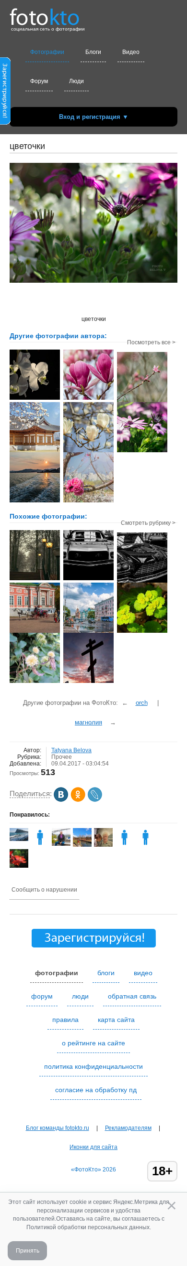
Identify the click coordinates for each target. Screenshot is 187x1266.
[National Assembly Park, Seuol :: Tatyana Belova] (35, 451)
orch (142, 702)
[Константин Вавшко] (61, 843)
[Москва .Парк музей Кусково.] (35, 631)
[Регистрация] (5, 122)
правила (65, 1019)
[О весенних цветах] (142, 631)
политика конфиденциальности (93, 1066)
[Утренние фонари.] (35, 579)
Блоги (93, 52)
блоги (106, 973)
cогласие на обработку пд (96, 1090)
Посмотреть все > (151, 342)
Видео (131, 52)
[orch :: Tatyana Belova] (35, 398)
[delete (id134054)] (145, 844)
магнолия (88, 722)
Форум (39, 81)
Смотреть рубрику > (148, 523)
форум (42, 996)
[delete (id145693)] (40, 844)
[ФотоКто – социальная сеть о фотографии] (45, 13)
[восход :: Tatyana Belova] (35, 501)
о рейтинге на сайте (93, 1043)
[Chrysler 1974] (142, 581)
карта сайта (116, 1019)
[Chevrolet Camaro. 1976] (88, 579)
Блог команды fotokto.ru (57, 1128)
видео (143, 973)
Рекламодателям (128, 1128)
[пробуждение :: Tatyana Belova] (142, 401)
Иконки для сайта (93, 1147)
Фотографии (47, 52)
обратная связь (132, 996)
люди (80, 996)
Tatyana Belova (71, 750)
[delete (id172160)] (124, 844)
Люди (76, 81)
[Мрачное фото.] (88, 682)
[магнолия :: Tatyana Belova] (88, 398)
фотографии (56, 973)
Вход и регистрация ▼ (94, 116)
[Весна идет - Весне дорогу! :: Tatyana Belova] (88, 501)
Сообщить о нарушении (44, 889)
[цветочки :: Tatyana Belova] (142, 451)
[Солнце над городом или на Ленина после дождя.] (88, 631)
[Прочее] (35, 682)
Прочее (61, 757)
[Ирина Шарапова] (19, 839)
